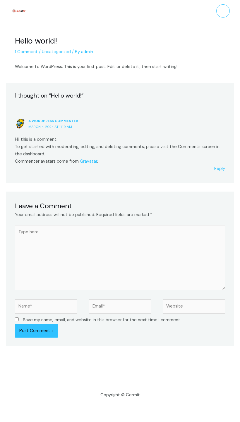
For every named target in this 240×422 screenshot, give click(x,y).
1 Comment (26, 52)
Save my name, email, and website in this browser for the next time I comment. (102, 320)
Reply (219, 168)
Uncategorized (56, 52)
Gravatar (88, 161)
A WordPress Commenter (53, 121)
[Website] (194, 307)
